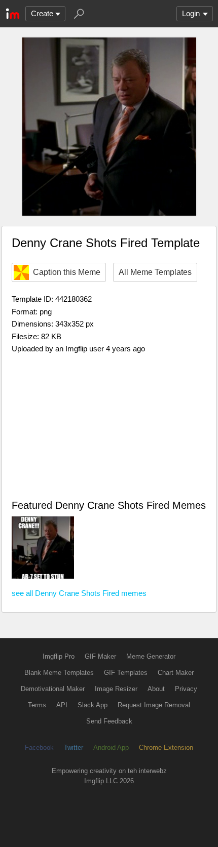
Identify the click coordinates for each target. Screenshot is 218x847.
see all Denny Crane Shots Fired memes (79, 593)
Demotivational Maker (53, 689)
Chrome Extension (166, 747)
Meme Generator (150, 656)
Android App (111, 747)
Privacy (186, 689)
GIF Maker (100, 656)
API (61, 705)
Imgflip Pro (59, 656)
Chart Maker (176, 672)
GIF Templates (126, 672)
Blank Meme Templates (59, 672)
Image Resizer (116, 689)
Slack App (92, 705)
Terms (37, 705)
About (156, 689)
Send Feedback (109, 721)
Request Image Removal (154, 705)
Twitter (73, 747)
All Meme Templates (155, 272)
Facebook (39, 747)
